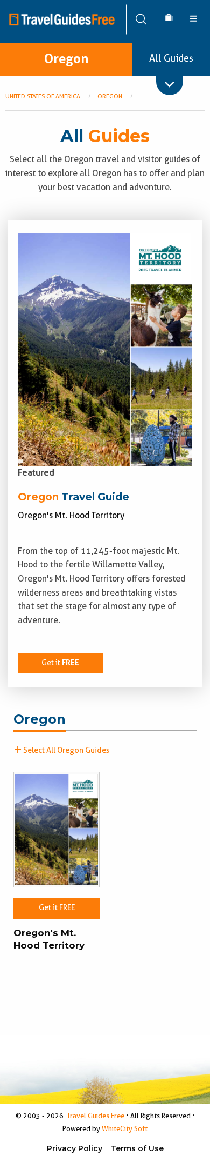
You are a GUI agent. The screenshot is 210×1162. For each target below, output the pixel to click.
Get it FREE (57, 907)
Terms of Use (137, 1148)
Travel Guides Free (95, 1116)
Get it (60, 662)
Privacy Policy (74, 1148)
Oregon (66, 58)
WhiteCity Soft (125, 1129)
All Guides (171, 58)
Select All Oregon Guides (65, 750)
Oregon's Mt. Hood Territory (49, 939)
